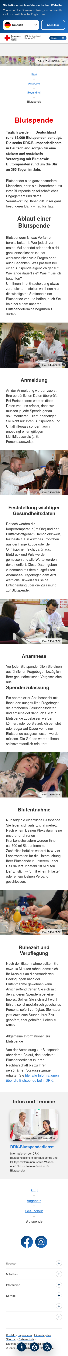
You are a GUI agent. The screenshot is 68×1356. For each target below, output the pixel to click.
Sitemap (11, 1339)
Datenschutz (26, 1339)
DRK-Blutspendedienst (32, 1146)
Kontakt (10, 1335)
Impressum (25, 1335)
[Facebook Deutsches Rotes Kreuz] (27, 1242)
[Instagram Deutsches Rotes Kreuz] (41, 1242)
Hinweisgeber (42, 1335)
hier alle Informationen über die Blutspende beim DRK (32, 1078)
